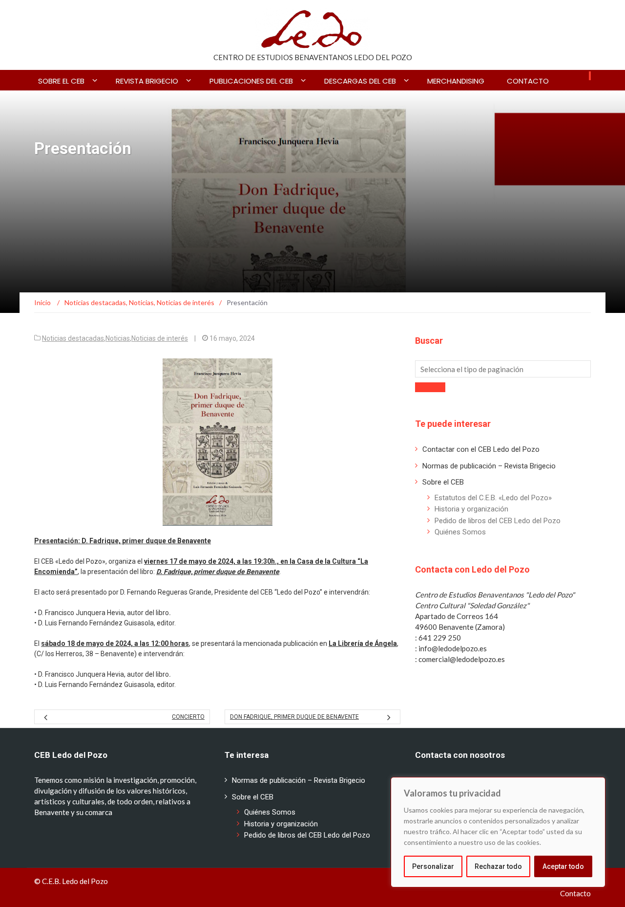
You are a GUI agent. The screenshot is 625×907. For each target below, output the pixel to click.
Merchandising (455, 81)
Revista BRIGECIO (147, 81)
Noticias (117, 338)
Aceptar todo (563, 866)
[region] (498, 832)
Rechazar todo (498, 866)
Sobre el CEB (61, 81)
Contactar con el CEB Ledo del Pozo (481, 449)
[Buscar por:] (503, 368)
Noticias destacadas (73, 338)
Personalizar (433, 866)
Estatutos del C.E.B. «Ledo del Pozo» (493, 497)
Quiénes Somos (460, 532)
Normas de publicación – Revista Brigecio (489, 466)
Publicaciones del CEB (251, 81)
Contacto (528, 81)
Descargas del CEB (360, 81)
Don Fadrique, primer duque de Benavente (294, 716)
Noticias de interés (159, 338)
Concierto (188, 716)
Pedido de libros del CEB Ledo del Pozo (498, 520)
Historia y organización (471, 509)
